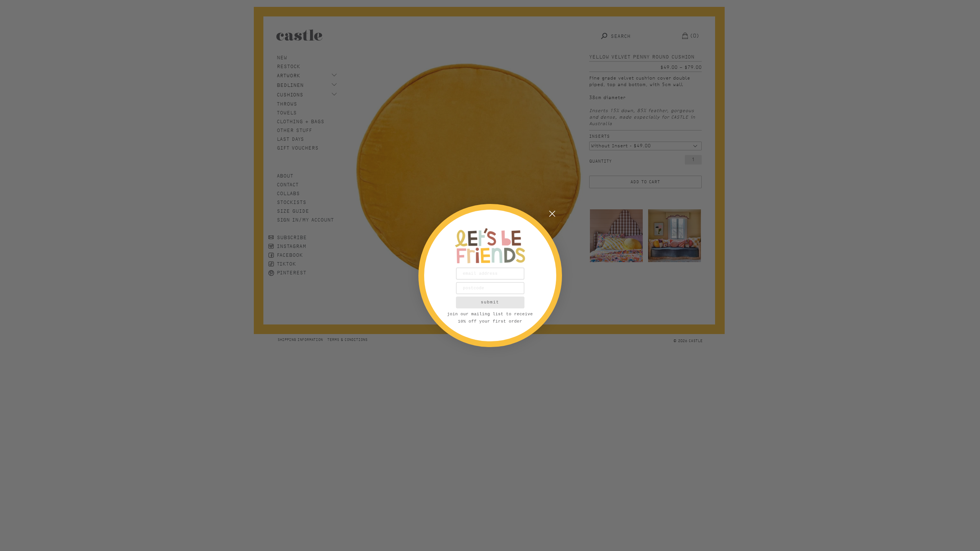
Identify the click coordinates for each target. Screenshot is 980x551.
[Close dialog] (552, 213)
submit (490, 302)
